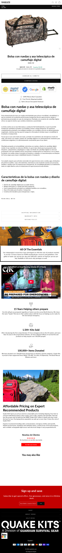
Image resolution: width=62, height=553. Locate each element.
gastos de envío (23, 69)
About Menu (30, 514)
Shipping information (31, 212)
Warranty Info (31, 216)
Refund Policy (31, 219)
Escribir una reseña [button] (31, 444)
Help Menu (30, 518)
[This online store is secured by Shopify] (48, 89)
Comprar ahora (31, 80)
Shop (31, 510)
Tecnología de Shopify (31, 551)
